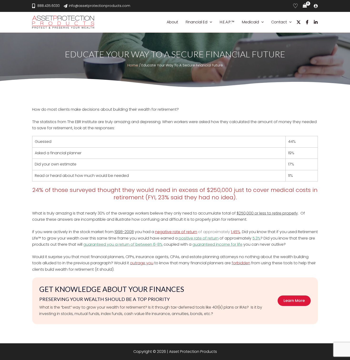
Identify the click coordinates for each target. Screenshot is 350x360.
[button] (209, 22)
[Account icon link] (316, 6)
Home (132, 65)
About (172, 22)
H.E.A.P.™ (227, 22)
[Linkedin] (316, 22)
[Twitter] (298, 22)
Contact (279, 22)
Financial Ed (196, 22)
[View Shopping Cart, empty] (304, 6)
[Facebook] (307, 22)
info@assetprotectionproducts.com (99, 5)
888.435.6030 (48, 5)
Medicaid (250, 22)
